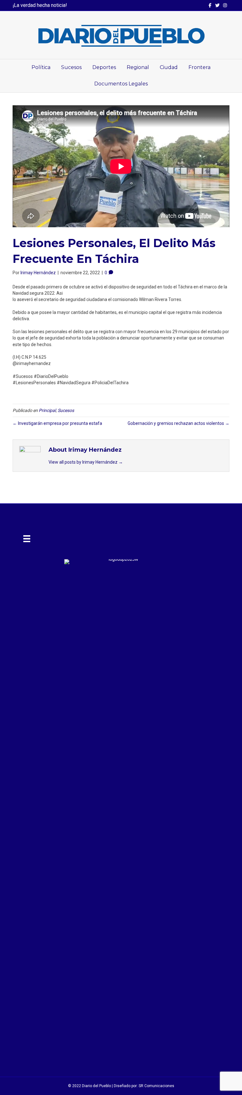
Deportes (104, 67)
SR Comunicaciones (156, 1086)
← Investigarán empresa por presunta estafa (57, 423)
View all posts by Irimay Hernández (86, 462)
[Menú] (27, 539)
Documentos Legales (121, 84)
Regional (138, 67)
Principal (47, 410)
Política (41, 67)
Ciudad (169, 67)
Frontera (199, 67)
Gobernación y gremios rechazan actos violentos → (178, 423)
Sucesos (71, 67)
